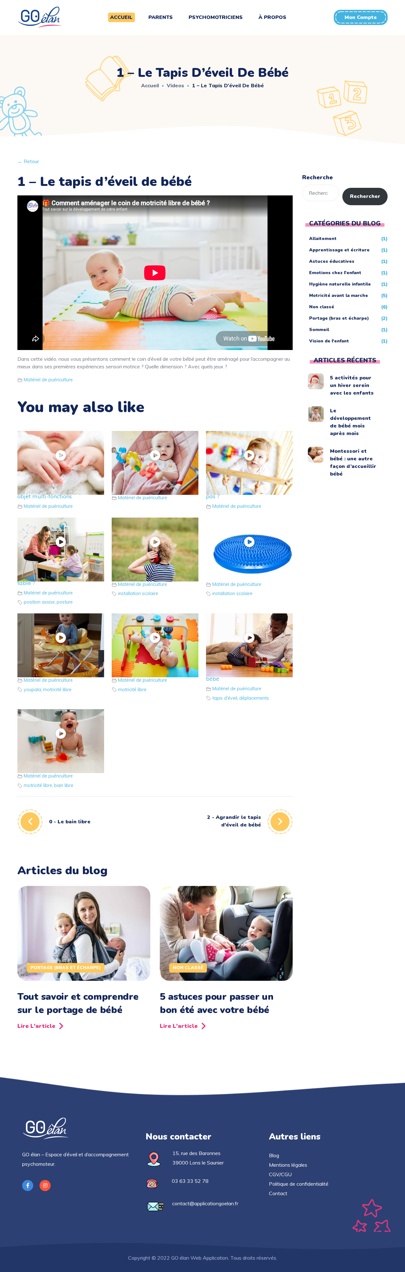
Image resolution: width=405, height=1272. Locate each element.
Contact (278, 1193)
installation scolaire (138, 593)
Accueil (150, 85)
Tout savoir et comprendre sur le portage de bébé (78, 1003)
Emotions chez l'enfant (335, 273)
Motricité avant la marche (338, 295)
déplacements (254, 698)
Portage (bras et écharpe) (65, 968)
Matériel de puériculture (48, 380)
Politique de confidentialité (298, 1184)
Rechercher (365, 196)
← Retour (28, 161)
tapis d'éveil (224, 698)
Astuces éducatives (331, 261)
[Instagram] (45, 1185)
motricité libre (57, 689)
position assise (39, 602)
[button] (361, 17)
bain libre (63, 785)
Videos (175, 85)
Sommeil (319, 330)
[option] (84, 960)
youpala (32, 689)
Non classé (188, 968)
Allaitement (323, 239)
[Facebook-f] (27, 1185)
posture (65, 602)
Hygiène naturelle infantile (340, 284)
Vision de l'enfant (329, 341)
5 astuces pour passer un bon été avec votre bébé (216, 1003)
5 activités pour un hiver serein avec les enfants (352, 385)
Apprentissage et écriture (339, 250)
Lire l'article (36, 1026)
